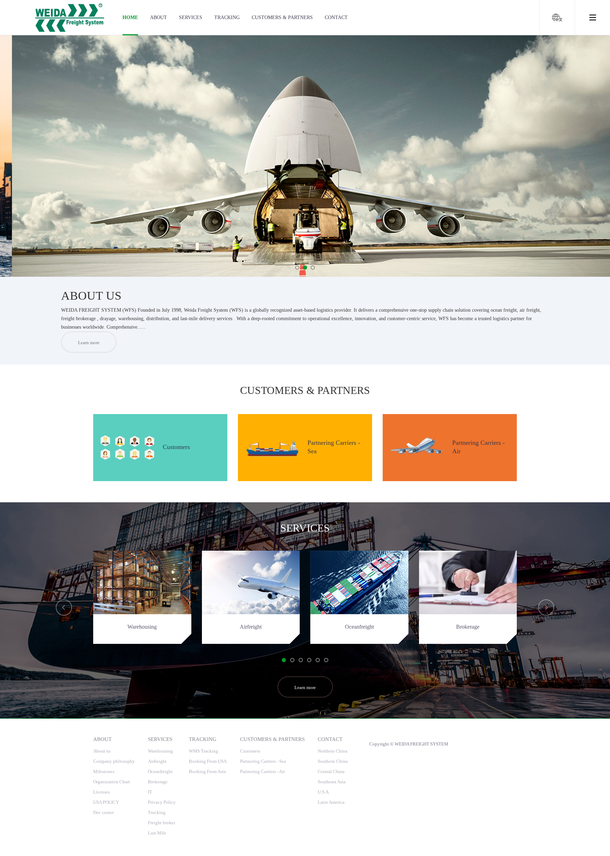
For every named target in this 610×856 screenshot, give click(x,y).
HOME (130, 17)
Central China (331, 771)
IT (150, 792)
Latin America (331, 802)
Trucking (157, 812)
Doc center (103, 812)
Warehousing (160, 751)
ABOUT (158, 17)
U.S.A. (324, 792)
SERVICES (190, 17)
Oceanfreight (160, 771)
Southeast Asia (332, 781)
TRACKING (227, 17)
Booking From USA (208, 761)
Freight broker (161, 822)
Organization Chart (111, 781)
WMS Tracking (203, 751)
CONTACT (336, 17)
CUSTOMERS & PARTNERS (282, 17)
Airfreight (157, 761)
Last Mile (157, 833)
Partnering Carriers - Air (262, 771)
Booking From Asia (207, 771)
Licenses (101, 792)
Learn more (89, 342)
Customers (250, 751)
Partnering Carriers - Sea (263, 761)
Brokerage (158, 781)
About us (101, 751)
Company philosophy (114, 761)
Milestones (103, 771)
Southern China (333, 761)
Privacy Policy (162, 802)
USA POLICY (106, 802)
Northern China (332, 751)
